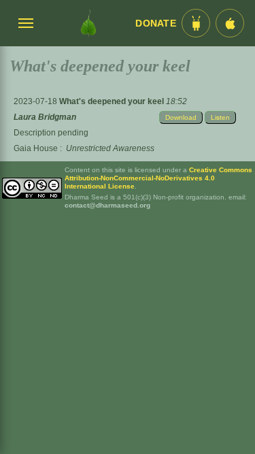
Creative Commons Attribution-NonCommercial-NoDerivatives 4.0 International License (158, 178)
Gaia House (36, 148)
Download (181, 117)
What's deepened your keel (112, 101)
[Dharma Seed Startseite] (88, 23)
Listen (220, 117)
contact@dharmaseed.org (107, 205)
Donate (155, 23)
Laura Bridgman (45, 117)
